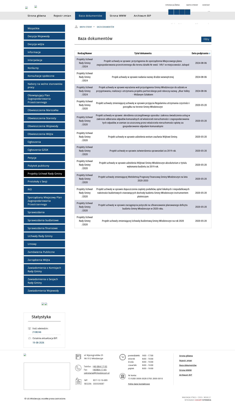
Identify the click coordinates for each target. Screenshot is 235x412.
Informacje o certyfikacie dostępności (127, 398)
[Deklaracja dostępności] (176, 12)
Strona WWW (185, 370)
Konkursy (33, 68)
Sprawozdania (36, 212)
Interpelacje (35, 60)
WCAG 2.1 (171, 398)
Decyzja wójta (36, 44)
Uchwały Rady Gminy (40, 236)
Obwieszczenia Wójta (40, 134)
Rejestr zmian (185, 360)
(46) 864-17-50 (100, 366)
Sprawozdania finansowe (43, 228)
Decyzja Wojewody (39, 36)
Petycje (32, 157)
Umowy (32, 244)
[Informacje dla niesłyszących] (182, 12)
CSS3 (162, 398)
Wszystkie (33, 28)
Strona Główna (172, 5)
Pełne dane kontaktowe (139, 383)
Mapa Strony (192, 5)
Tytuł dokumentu (142, 53)
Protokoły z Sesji (37, 181)
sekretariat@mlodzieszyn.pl (96, 373)
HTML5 (157, 398)
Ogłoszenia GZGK (38, 149)
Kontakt (206, 5)
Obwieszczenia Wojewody (43, 126)
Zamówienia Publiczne (41, 252)
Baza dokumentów (188, 365)
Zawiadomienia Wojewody (43, 290)
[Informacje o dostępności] (171, 12)
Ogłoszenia (34, 141)
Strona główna (186, 355)
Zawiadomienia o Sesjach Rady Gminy (43, 280)
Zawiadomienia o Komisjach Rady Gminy (44, 269)
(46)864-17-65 (99, 369)
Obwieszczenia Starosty (42, 118)
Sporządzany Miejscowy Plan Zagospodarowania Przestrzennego (45, 201)
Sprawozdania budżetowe (43, 220)
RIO (30, 189)
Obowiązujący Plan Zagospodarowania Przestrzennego (39, 99)
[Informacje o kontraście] (187, 12)
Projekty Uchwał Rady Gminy (45, 173)
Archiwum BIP (185, 374)
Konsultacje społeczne (41, 75)
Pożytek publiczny (38, 165)
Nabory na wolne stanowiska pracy (45, 85)
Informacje (34, 52)
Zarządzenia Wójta (39, 259)
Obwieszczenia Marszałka (43, 110)
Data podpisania (200, 53)
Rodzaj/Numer (85, 53)
